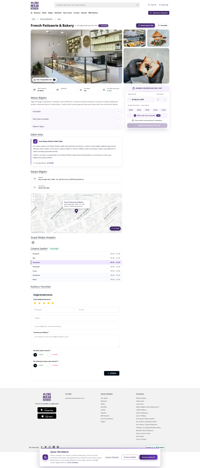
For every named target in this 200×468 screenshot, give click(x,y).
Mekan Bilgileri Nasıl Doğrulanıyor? (147, 407)
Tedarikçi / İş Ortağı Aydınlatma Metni (148, 427)
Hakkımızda (140, 401)
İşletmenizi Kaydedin (160, 13)
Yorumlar (163, 25)
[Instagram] (33, 242)
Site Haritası (140, 436)
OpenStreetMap (112, 232)
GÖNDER (113, 373)
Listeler (103, 410)
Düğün (50, 13)
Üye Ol (153, 5)
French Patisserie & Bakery (52, 25)
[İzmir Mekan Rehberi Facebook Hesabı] (42, 447)
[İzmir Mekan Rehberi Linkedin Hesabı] (54, 447)
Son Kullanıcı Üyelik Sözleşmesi (146, 424)
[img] (76, 213)
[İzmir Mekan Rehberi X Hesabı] (46, 447)
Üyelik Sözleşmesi (142, 413)
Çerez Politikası (141, 416)
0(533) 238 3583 (43, 188)
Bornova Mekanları (46, 19)
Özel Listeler (67, 13)
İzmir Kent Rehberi (107, 419)
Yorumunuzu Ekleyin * (41, 332)
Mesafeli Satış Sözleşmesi (144, 430)
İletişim (103, 421)
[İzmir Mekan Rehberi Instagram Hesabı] (50, 447)
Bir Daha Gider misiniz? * (42, 350)
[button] (76, 111)
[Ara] (137, 5)
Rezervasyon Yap (147, 25)
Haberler (84, 13)
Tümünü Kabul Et (148, 457)
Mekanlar (37, 13)
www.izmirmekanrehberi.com (74, 398)
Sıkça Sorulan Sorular (143, 433)
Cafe (59, 19)
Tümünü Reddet (130, 457)
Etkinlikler (58, 13)
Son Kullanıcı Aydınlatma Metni (146, 421)
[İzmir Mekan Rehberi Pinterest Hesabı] (58, 447)
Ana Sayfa (104, 398)
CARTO (119, 232)
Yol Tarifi (116, 228)
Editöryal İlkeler (141, 398)
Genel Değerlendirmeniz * (42, 299)
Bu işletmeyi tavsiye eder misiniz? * (46, 361)
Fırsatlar (76, 13)
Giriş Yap (164, 5)
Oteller (44, 13)
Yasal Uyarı (140, 404)
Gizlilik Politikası (141, 410)
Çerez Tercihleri (141, 439)
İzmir (33, 19)
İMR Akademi (93, 13)
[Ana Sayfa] (31, 13)
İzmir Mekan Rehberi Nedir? (145, 419)
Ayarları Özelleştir (112, 457)
